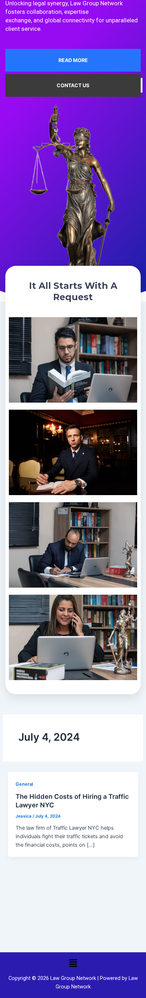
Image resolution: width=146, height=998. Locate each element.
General (24, 784)
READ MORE (73, 60)
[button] (73, 963)
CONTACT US (73, 85)
